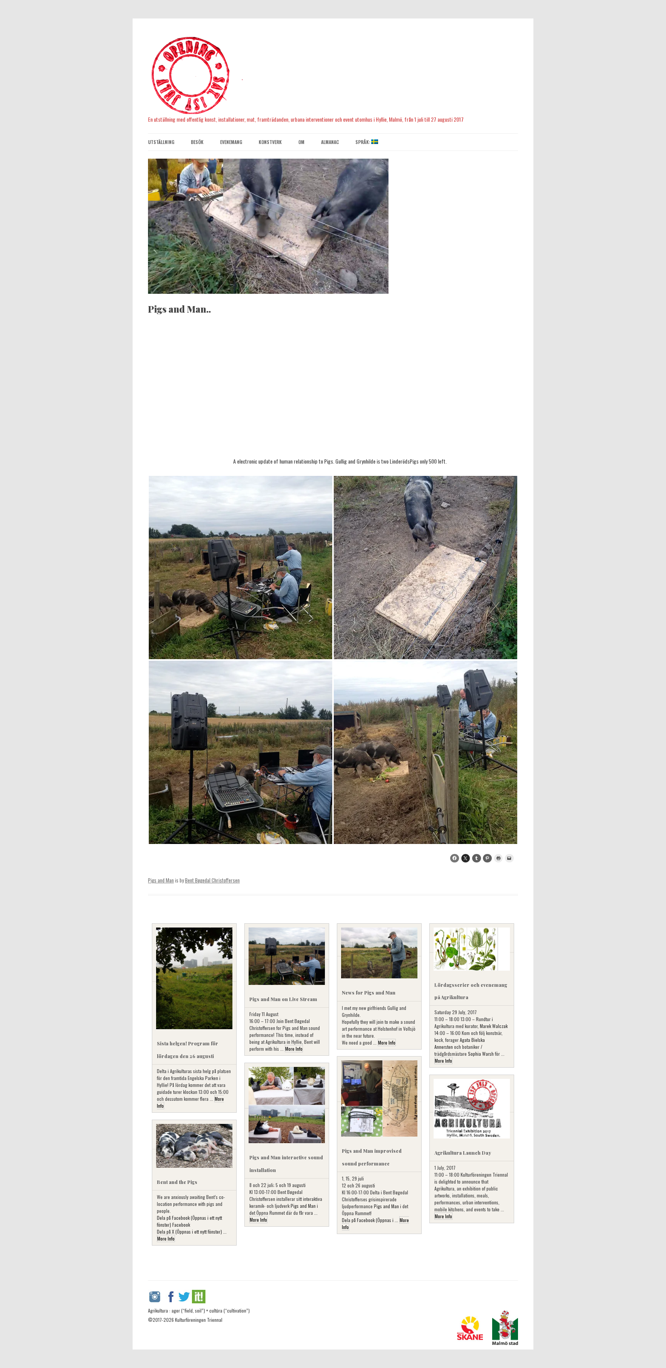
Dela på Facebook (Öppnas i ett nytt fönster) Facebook (189, 1221)
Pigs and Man (161, 880)
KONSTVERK (270, 142)
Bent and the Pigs (177, 1182)
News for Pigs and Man (368, 993)
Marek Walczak (494, 1026)
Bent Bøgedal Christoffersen (212, 880)
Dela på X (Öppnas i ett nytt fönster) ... (192, 1231)
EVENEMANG (231, 142)
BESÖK (197, 142)
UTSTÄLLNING (161, 142)
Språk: (363, 142)
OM (301, 142)
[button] (240, 567)
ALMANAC (330, 142)
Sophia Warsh (481, 1053)
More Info (294, 1048)
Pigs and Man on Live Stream (283, 999)
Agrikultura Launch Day (462, 1153)
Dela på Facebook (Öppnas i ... (370, 1220)
